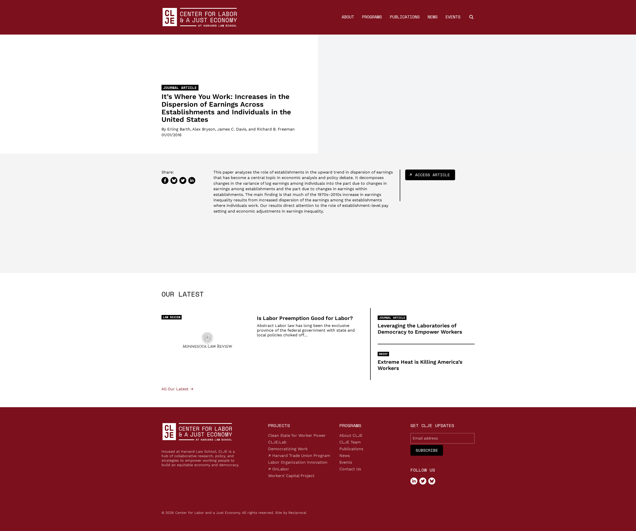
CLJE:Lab (277, 442)
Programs (372, 17)
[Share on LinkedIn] (191, 180)
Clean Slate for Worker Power (297, 435)
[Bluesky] (431, 481)
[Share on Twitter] (182, 180)
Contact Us (350, 469)
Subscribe (427, 450)
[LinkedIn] (413, 481)
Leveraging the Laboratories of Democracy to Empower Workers (420, 328)
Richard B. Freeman (276, 129)
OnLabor (280, 469)
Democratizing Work (288, 448)
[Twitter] (422, 481)
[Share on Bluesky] (173, 180)
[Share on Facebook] (164, 180)
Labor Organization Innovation (297, 462)
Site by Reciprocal (290, 513)
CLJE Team (350, 442)
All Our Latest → (177, 389)
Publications (405, 17)
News (432, 17)
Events (452, 17)
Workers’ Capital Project (291, 475)
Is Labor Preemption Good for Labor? (305, 318)
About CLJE (350, 435)
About (348, 17)
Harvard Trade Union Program (300, 455)
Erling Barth (178, 129)
